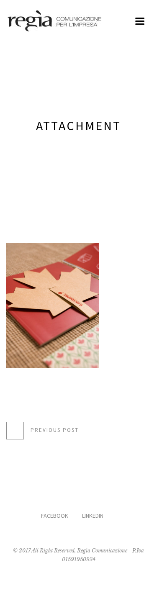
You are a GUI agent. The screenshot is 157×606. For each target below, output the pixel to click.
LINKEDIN (92, 515)
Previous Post (55, 430)
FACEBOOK (54, 515)
